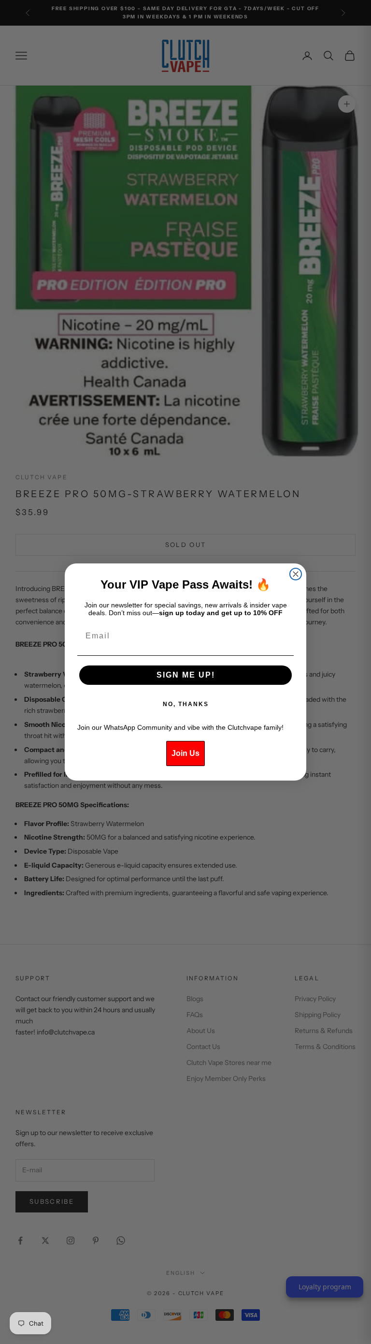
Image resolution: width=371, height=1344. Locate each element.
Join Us (185, 753)
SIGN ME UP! (186, 675)
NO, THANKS (186, 704)
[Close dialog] (295, 574)
